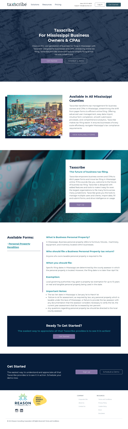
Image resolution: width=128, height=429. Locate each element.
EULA (100, 410)
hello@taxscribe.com (86, 5)
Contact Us (82, 406)
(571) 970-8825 (87, 3)
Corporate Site (83, 399)
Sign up (86, 372)
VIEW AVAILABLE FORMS (83, 135)
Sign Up (80, 205)
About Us (81, 403)
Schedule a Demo (111, 372)
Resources (47, 5)
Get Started (113, 5)
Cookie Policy (102, 406)
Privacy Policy (102, 403)
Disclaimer (101, 413)
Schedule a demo (76, 61)
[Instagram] (16, 411)
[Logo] (22, 400)
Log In (100, 5)
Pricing (58, 5)
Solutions (35, 5)
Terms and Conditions (105, 399)
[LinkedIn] (21, 411)
